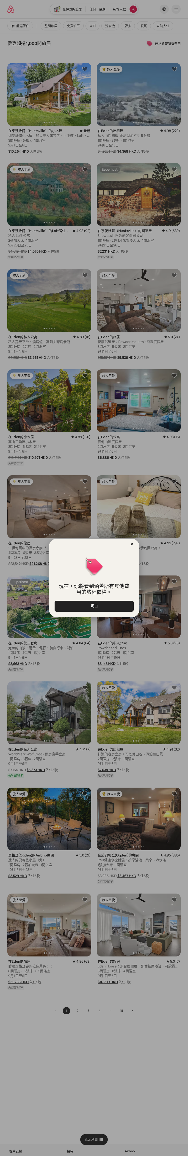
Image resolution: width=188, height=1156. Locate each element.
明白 (94, 606)
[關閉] (132, 544)
